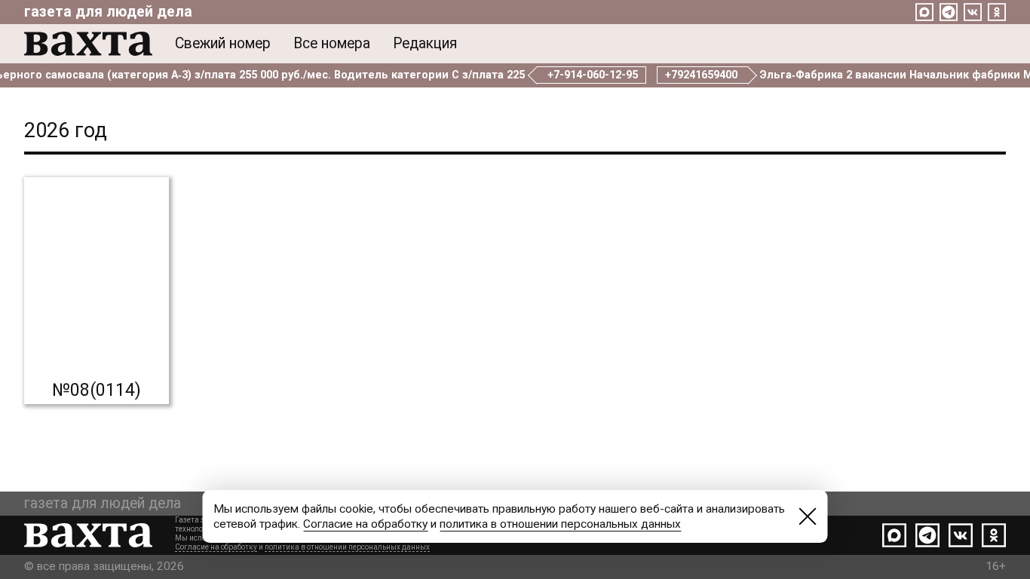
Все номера (331, 43)
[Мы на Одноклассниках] (997, 12)
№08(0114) (96, 389)
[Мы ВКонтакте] (973, 12)
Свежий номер (223, 43)
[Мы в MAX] (924, 12)
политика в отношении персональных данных (347, 547)
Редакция (425, 43)
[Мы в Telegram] (949, 12)
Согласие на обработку (216, 547)
